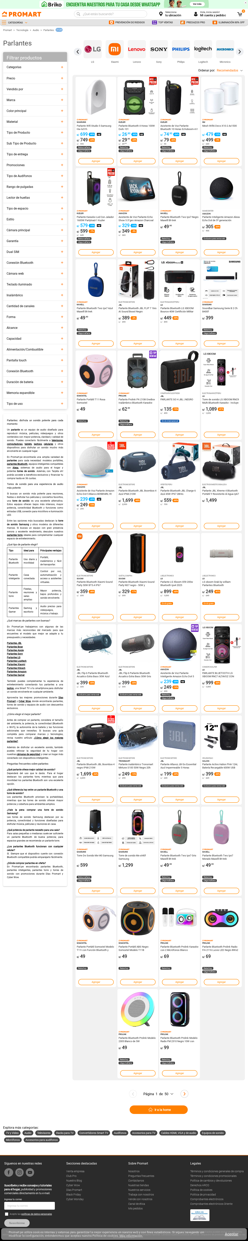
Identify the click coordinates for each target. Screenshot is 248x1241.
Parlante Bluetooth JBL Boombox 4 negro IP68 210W (96, 766)
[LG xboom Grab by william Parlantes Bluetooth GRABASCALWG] (221, 553)
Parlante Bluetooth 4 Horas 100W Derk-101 (137, 127)
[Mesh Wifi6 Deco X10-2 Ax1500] (221, 97)
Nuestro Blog (74, 1180)
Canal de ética (136, 1203)
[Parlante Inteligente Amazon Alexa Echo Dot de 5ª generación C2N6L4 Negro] (221, 188)
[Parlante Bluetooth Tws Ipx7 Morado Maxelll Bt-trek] (221, 827)
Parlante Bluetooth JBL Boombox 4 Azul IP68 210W (137, 492)
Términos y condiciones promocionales (213, 1175)
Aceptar (231, 1234)
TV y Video (12, 1132)
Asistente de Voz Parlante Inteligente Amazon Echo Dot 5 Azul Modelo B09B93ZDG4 (177, 674)
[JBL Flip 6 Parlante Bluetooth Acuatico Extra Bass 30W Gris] (137, 644)
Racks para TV (65, 1132)
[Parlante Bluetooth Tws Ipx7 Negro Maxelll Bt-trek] (179, 188)
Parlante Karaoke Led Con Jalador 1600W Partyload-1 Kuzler (95, 218)
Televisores (43, 1132)
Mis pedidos (135, 1208)
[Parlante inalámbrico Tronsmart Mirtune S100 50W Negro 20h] (137, 735)
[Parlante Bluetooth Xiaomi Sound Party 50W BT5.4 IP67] (96, 553)
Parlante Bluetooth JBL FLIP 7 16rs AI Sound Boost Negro (138, 310)
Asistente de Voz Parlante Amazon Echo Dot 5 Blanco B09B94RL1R (95, 492)
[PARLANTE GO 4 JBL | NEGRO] (179, 371)
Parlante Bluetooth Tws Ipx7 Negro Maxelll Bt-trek (179, 218)
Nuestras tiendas (138, 1185)
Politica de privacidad (203, 1194)
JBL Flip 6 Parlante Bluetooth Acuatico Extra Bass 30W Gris (135, 674)
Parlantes (48, 30)
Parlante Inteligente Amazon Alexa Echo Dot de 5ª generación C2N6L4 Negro (221, 218)
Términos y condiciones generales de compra (217, 1171)
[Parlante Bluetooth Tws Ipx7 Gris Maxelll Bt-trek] (179, 827)
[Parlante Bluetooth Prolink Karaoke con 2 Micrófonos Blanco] (179, 918)
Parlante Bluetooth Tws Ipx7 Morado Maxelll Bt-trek (217, 857)
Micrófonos (13, 1139)
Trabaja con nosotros (141, 1194)
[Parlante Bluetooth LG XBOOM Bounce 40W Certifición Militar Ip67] (179, 279)
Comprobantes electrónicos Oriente (211, 1203)
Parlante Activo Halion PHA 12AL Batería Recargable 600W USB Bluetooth (220, 766)
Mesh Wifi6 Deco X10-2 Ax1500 (219, 125)
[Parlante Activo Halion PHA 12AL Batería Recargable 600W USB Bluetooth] (221, 735)
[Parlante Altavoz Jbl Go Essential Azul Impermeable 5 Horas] (179, 735)
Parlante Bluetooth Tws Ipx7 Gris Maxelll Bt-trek (178, 857)
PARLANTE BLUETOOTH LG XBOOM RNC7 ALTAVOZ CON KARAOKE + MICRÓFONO (218, 674)
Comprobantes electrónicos (206, 1199)
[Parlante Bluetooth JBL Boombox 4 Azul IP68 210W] (137, 462)
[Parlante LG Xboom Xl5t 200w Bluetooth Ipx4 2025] (179, 553)
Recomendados (227, 70)
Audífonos (120, 1132)
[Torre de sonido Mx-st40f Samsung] (137, 827)
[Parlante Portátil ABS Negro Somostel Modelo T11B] (137, 918)
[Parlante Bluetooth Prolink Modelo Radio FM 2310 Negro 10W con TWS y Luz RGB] (179, 1009)
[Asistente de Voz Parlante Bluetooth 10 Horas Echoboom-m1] (179, 97)
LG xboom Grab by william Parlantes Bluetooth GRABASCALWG (216, 583)
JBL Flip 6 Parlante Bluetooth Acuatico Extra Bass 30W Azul (93, 674)
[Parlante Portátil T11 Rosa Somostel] (96, 371)
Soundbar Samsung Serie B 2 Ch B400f (220, 310)
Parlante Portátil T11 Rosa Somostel (91, 401)
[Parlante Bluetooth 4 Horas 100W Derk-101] (137, 97)
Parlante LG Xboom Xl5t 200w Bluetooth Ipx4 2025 (176, 583)
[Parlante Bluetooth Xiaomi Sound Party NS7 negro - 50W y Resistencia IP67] (137, 553)
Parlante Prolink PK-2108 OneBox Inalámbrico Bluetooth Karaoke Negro (137, 401)
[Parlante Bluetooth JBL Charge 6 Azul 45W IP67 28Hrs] (179, 462)
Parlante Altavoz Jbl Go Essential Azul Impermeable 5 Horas (178, 766)
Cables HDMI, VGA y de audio (178, 1132)
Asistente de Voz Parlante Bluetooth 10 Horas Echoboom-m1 (179, 127)
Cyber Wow (73, 1185)
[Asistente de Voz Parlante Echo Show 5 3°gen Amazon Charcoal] (137, 188)
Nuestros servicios (139, 1189)
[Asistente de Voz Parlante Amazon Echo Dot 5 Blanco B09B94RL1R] (96, 462)
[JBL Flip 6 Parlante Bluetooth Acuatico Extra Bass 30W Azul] (96, 644)
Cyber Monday (75, 1199)
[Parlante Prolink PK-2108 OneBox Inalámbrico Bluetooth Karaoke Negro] (137, 371)
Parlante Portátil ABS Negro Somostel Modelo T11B (133, 948)
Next (240, 52)
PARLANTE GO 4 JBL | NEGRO (176, 399)
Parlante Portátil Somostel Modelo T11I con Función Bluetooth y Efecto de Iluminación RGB (95, 948)
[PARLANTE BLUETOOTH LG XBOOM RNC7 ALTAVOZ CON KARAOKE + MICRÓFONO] (221, 644)
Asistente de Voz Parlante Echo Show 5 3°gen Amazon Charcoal (136, 218)
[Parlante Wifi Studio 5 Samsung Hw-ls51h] (96, 97)
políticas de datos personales (36, 1214)
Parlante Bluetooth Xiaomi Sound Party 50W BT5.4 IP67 (95, 583)
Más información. (131, 1236)
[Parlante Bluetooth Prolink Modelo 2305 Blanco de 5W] (137, 1009)
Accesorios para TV (143, 1132)
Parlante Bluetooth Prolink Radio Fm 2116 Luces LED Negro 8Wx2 (220, 948)
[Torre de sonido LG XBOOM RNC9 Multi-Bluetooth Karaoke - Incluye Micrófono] (221, 371)
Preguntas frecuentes (141, 1175)
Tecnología (22, 30)
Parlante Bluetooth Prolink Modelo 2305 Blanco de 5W (137, 1039)
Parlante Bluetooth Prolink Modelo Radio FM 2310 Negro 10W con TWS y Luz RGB (178, 1039)
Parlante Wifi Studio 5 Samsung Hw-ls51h (94, 127)
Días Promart (74, 1189)
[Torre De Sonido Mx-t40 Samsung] (96, 827)
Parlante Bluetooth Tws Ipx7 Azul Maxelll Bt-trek (95, 310)
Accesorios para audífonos (42, 1139)
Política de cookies (201, 1189)
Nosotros (134, 1171)
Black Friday (73, 1194)
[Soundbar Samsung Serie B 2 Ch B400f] (221, 279)
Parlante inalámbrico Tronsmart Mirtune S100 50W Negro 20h (136, 766)
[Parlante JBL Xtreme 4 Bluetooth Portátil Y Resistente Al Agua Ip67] (221, 462)
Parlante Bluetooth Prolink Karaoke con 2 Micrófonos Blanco (179, 948)
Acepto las (31, 1214)
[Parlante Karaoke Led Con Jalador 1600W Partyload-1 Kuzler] (96, 188)
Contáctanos (136, 1180)
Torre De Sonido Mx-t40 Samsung (95, 855)
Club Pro (71, 1175)
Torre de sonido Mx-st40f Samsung (132, 857)
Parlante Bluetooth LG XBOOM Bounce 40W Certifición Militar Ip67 (177, 310)
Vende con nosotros (140, 1199)
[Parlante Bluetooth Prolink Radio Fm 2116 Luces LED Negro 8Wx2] (221, 918)
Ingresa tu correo (13, 1199)
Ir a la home (163, 1110)
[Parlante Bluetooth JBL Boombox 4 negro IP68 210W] (96, 735)
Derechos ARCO (199, 1185)
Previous (78, 52)
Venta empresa (75, 1171)
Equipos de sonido (213, 1132)
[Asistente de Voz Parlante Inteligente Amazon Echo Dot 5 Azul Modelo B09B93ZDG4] (179, 644)
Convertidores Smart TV (93, 1132)
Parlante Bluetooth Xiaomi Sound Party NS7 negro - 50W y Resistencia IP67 (136, 583)
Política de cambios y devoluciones (211, 1180)
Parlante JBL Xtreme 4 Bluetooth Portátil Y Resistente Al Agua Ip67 (220, 492)
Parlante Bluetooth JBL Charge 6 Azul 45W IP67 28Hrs (178, 492)
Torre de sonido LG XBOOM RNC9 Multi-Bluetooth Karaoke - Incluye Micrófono (220, 401)
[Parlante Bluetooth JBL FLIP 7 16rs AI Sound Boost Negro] (137, 279)
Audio (36, 30)
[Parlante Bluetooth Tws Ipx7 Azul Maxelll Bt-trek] (96, 279)
